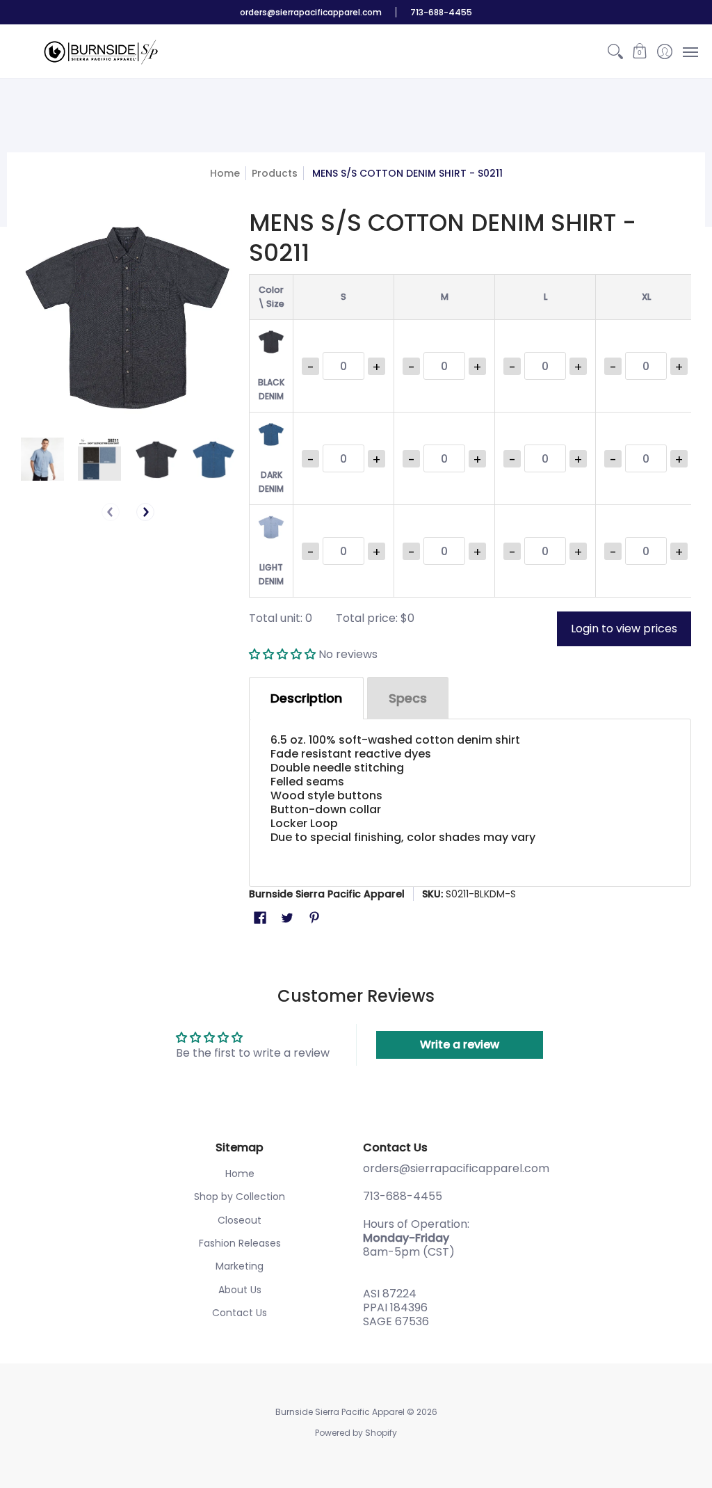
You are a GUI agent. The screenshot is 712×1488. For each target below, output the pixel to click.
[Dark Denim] (213, 459)
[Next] (145, 512)
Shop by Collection (239, 1196)
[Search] (615, 51)
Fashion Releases (240, 1243)
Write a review (459, 1045)
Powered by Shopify (356, 1433)
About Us (239, 1290)
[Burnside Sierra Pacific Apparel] (101, 51)
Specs (408, 698)
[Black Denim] (156, 459)
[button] (640, 51)
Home (225, 173)
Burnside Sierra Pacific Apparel (327, 894)
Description (306, 698)
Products (275, 173)
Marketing (240, 1266)
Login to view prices (624, 629)
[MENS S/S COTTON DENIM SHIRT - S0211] (42, 459)
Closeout (239, 1220)
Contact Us (239, 1313)
